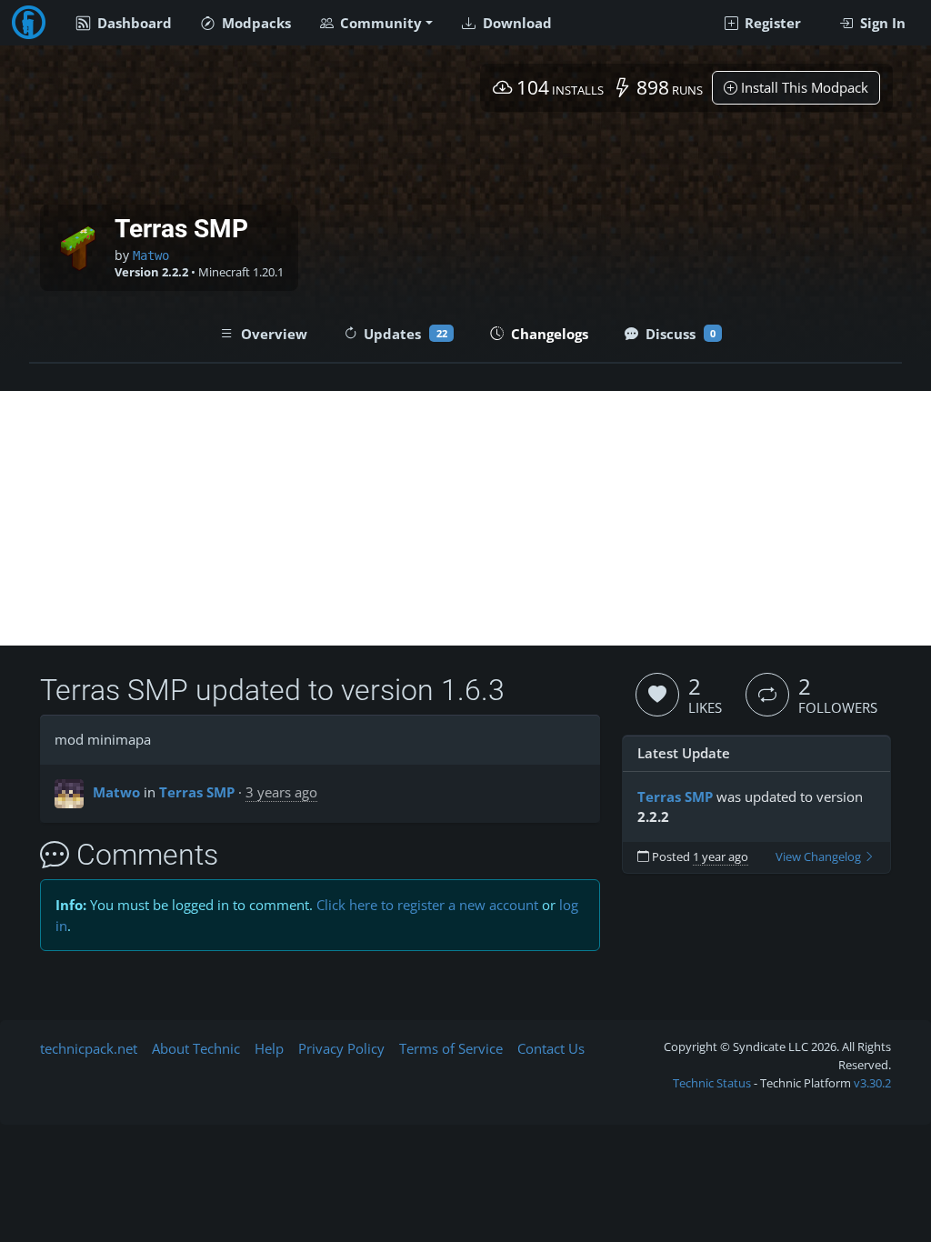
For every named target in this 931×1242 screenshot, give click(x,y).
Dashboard (133, 23)
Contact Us (551, 1048)
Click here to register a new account (427, 905)
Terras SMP (197, 792)
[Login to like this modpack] (657, 694)
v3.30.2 (872, 1083)
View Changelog (820, 857)
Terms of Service (451, 1048)
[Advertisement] (465, 518)
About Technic (196, 1048)
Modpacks (254, 23)
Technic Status (712, 1083)
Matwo (151, 255)
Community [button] (379, 23)
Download (515, 23)
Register (771, 23)
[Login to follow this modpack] (767, 694)
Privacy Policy (341, 1048)
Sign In (881, 23)
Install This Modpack (802, 87)
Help (269, 1048)
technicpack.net (88, 1048)
